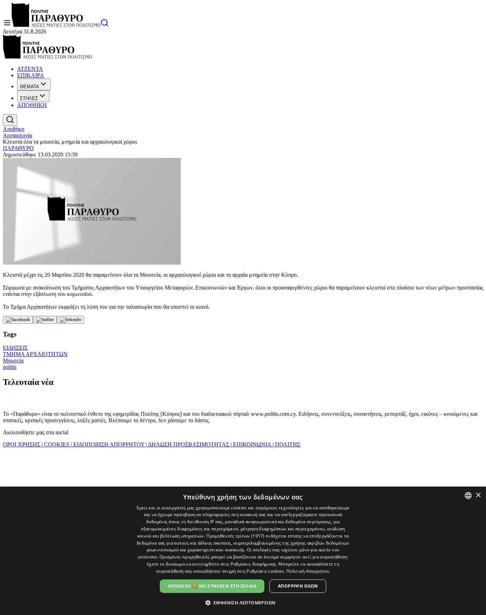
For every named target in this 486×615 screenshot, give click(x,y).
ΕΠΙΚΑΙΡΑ (30, 75)
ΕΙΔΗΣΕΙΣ (15, 348)
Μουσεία (13, 360)
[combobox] (468, 495)
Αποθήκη (13, 129)
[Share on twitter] (45, 320)
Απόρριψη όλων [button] (298, 586)
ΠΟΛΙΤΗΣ (287, 444)
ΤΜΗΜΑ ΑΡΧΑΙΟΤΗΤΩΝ (35, 354)
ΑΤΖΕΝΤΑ (30, 69)
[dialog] (243, 551)
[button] (243, 602)
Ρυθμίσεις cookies (265, 571)
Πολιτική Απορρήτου (307, 571)
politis (9, 367)
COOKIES (57, 444)
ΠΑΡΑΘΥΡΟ (18, 148)
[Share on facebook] (18, 320)
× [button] (478, 495)
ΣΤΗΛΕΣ (29, 98)
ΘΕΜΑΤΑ (29, 86)
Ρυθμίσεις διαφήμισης (253, 564)
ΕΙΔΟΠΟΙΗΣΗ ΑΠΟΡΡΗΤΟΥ (109, 444)
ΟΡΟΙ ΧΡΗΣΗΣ (22, 444)
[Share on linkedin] (70, 320)
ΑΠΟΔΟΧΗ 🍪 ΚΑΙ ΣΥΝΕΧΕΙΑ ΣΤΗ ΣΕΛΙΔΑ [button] (212, 586)
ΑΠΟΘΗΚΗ (32, 105)
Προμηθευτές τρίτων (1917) (235, 536)
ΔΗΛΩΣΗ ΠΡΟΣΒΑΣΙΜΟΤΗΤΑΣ (189, 444)
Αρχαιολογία (17, 135)
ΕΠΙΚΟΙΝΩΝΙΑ (252, 444)
